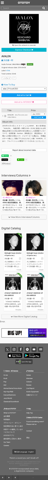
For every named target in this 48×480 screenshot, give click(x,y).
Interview (29, 378)
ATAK (8, 70)
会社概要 (7, 416)
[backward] (2, 477)
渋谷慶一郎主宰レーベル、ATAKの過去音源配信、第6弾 (35, 202)
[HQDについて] (23, 64)
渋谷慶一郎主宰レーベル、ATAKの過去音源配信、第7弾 (12, 202)
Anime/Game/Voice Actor (13, 388)
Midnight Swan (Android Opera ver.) (13, 254)
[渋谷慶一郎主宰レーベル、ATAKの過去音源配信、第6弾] (35, 188)
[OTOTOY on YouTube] (34, 349)
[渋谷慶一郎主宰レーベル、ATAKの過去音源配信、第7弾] (12, 188)
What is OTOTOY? (10, 413)
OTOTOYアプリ (9, 435)
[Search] (44, 8)
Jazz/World (8, 398)
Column (29, 382)
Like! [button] (21, 160)
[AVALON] (5, 116)
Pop (5, 382)
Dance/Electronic (10, 395)
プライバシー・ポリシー (12, 423)
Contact (29, 431)
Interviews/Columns (15, 175)
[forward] (15, 477)
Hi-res (30, 64)
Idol (5, 385)
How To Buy (9, 84)
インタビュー (7, 197)
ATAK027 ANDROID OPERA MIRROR (13, 294)
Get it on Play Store (32, 355)
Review (28, 385)
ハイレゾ (7, 78)
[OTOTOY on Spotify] (27, 349)
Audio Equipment (32, 392)
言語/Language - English (25, 452)
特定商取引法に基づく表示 (13, 426)
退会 (28, 438)
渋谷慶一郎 (8, 60)
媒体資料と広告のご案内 (12, 439)
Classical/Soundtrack (11, 401)
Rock (5, 378)
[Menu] (2, 2)
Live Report (30, 388)
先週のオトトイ (32, 395)
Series (28, 375)
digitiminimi (21, 471)
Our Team (7, 442)
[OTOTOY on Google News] (40, 349)
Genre (7, 371)
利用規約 (7, 419)
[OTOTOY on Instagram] (14, 349)
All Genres (14, 371)
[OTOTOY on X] (7, 349)
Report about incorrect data (24, 150)
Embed (7, 163)
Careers (6, 445)
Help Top (29, 413)
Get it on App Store (15, 355)
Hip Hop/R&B (8, 392)
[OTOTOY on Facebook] (20, 349)
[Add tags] (14, 78)
